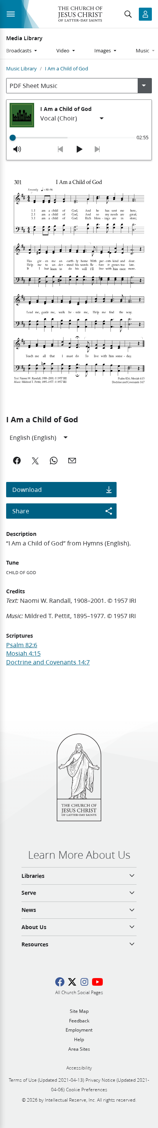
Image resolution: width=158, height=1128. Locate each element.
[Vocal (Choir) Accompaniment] (72, 118)
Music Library (21, 68)
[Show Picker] (144, 86)
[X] (35, 460)
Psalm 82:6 (21, 644)
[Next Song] (97, 149)
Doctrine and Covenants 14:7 (48, 662)
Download (27, 489)
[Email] (72, 460)
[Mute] (17, 149)
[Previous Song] (60, 149)
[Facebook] (17, 460)
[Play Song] (79, 149)
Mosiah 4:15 (23, 653)
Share (20, 510)
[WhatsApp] (53, 460)
